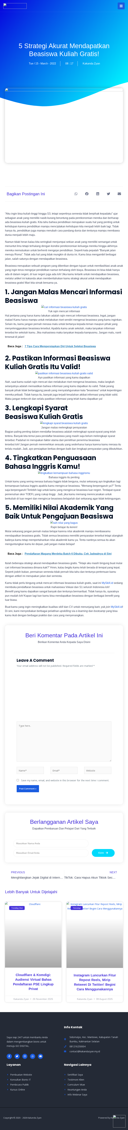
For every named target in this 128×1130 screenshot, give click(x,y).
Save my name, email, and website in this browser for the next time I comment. (65, 780)
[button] (76, 193)
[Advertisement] (64, 696)
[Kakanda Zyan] (15, 6)
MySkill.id (107, 583)
